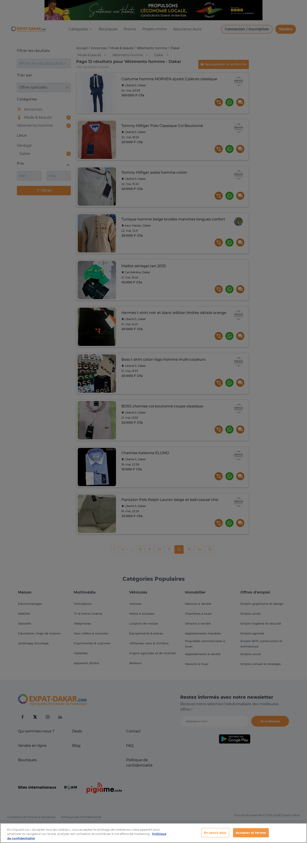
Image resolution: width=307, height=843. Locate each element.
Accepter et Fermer (251, 832)
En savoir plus (215, 832)
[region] (153, 833)
